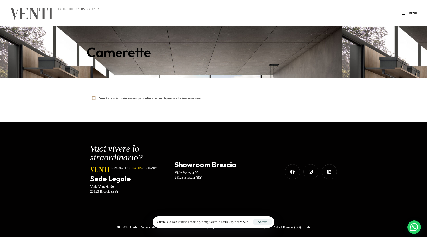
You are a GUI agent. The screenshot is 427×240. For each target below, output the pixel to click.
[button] (414, 227)
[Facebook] (292, 171)
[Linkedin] (329, 171)
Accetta (262, 222)
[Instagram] (310, 171)
